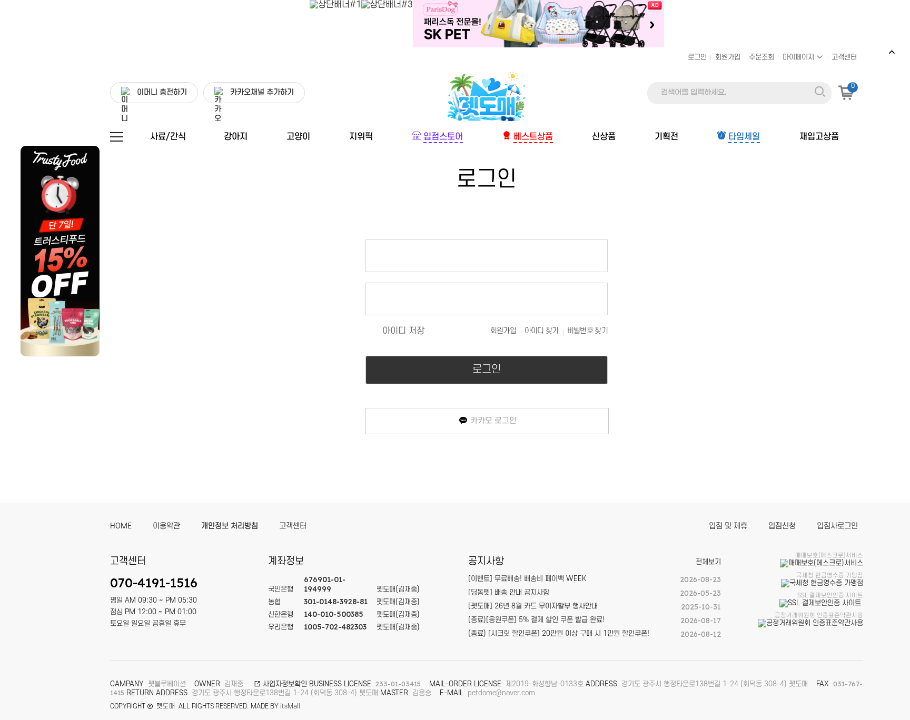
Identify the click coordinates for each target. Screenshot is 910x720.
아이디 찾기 (542, 331)
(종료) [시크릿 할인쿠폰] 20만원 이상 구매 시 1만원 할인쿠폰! (558, 633)
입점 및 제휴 (728, 526)
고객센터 (844, 57)
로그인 (697, 57)
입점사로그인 (837, 526)
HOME (121, 526)
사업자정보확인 (284, 684)
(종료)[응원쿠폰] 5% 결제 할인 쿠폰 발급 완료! (536, 620)
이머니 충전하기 (162, 92)
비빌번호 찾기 (587, 331)
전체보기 (708, 562)
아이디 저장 (403, 331)
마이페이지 (799, 57)
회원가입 (727, 57)
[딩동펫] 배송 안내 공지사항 (508, 592)
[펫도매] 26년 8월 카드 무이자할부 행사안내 (533, 606)
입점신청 (782, 526)
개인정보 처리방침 (229, 526)
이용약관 (166, 526)
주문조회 (761, 57)
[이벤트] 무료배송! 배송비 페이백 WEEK (527, 579)
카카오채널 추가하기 (262, 92)
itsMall (290, 706)
